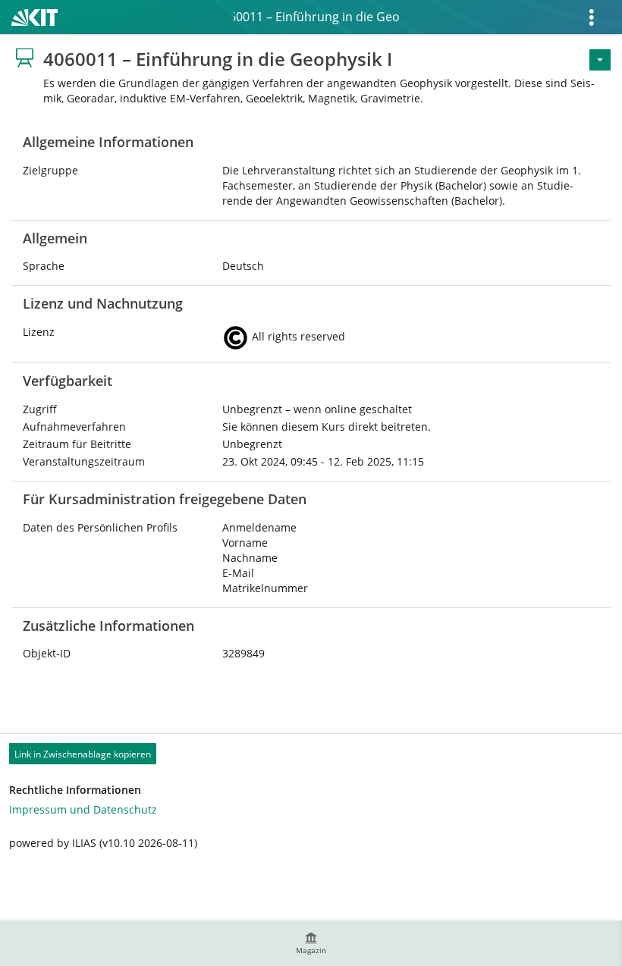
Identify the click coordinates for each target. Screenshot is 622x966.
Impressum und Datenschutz (83, 809)
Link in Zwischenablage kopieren (82, 754)
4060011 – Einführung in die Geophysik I (317, 16)
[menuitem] (311, 943)
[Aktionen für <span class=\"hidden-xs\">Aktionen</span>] (600, 60)
